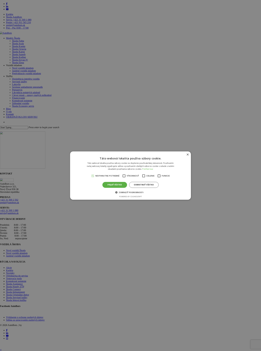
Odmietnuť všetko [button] (144, 184)
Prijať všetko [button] (115, 184)
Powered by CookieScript (130, 196)
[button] (130, 192)
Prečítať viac (147, 169)
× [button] (187, 154)
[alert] (130, 175)
